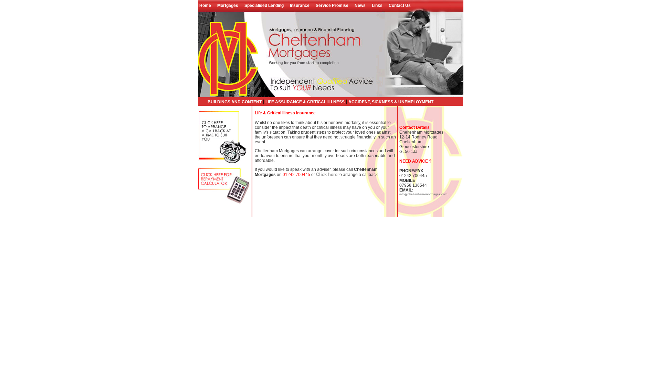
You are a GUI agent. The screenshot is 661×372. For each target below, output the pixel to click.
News (360, 5)
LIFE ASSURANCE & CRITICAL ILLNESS (305, 102)
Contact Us (400, 5)
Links (377, 5)
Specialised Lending (264, 5)
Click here (326, 174)
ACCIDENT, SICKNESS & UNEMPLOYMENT (390, 102)
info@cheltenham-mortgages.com (423, 194)
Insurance (300, 5)
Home (206, 5)
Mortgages (227, 5)
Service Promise (332, 5)
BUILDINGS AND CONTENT (235, 102)
